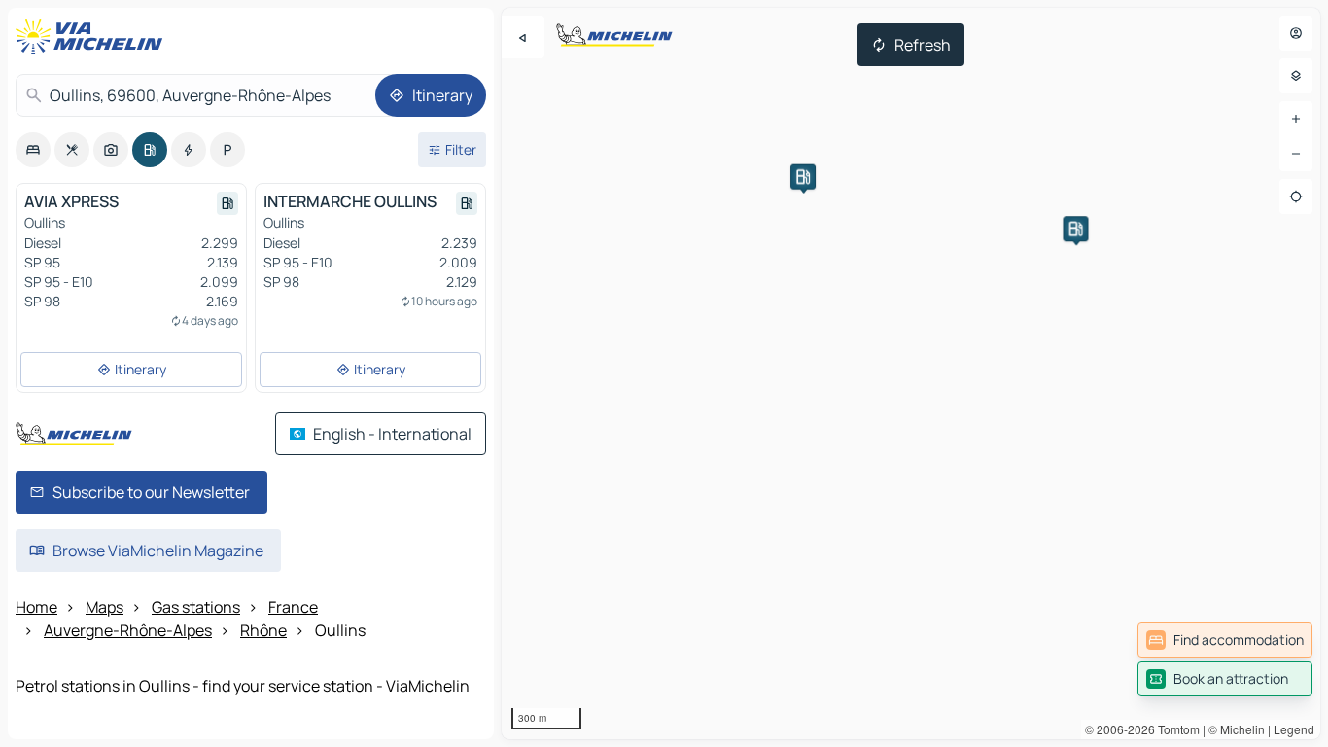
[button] (1075, 228)
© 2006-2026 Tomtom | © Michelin (1175, 729)
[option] (33, 149)
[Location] (1295, 196)
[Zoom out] (1295, 153)
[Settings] (1295, 75)
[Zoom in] (1295, 118)
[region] (911, 373)
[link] (1224, 640)
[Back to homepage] (93, 37)
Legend (1294, 729)
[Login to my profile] (1295, 33)
